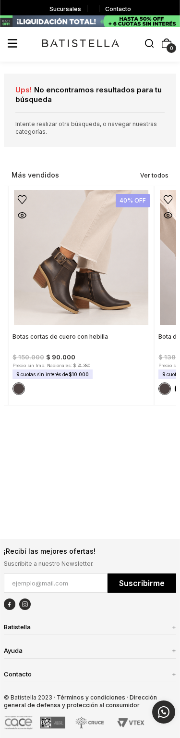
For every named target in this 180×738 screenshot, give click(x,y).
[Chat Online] (163, 712)
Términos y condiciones (91, 697)
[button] (149, 44)
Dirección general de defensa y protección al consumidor (80, 701)
